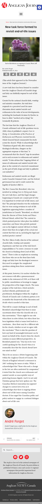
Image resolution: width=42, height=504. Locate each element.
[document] (21, 252)
